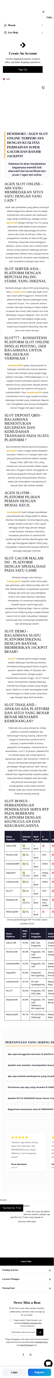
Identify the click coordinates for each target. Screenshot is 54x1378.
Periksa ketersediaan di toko (12, 1208)
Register (39, 1372)
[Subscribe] (39, 1332)
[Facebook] (23, 1354)
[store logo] (29, 10)
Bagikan (26, 1206)
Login (14, 1372)
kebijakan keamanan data (31, 1323)
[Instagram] (30, 1354)
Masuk (12, 25)
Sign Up (22, 69)
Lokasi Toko (26, 1261)
